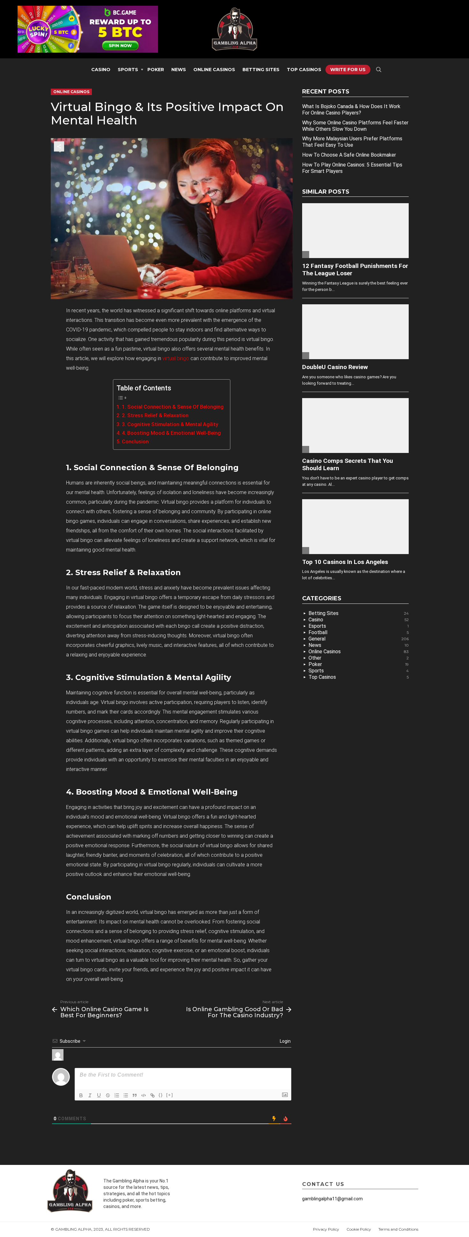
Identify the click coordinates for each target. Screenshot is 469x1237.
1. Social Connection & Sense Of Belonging (172, 407)
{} (161, 1095)
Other (359, 658)
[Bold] (81, 1095)
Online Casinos (214, 69)
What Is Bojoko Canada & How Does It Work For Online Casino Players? (351, 109)
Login (285, 1041)
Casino (100, 69)
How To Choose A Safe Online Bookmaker (349, 155)
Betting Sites (260, 69)
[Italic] (90, 1095)
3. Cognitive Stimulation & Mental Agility (170, 424)
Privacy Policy (326, 1229)
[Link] (152, 1095)
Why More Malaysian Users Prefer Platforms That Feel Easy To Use (352, 142)
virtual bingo (175, 358)
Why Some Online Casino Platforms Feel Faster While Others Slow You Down (355, 126)
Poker (155, 69)
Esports (359, 626)
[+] (169, 1095)
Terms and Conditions (398, 1229)
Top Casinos (304, 69)
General (359, 639)
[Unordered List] (125, 1095)
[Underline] (98, 1095)
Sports (128, 69)
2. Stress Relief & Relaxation (155, 415)
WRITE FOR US (348, 69)
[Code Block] (143, 1095)
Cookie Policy (358, 1229)
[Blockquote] (134, 1095)
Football (359, 632)
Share (59, 146)
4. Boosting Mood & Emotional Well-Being (171, 433)
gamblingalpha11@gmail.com (332, 1198)
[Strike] (107, 1095)
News (178, 69)
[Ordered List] (116, 1095)
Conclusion (135, 442)
